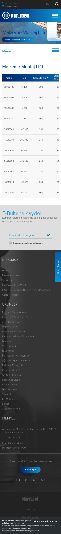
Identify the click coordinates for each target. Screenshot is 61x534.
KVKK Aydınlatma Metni (14, 285)
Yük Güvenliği (9, 346)
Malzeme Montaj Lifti (12, 365)
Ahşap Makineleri (11, 408)
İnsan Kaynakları (10, 275)
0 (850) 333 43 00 (14, 437)
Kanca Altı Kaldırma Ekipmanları (18, 336)
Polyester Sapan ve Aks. (14, 312)
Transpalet (7, 394)
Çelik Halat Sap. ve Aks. (14, 331)
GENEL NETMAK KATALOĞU (18, 39)
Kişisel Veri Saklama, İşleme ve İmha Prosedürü (26, 289)
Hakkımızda (8, 270)
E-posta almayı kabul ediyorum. (28, 243)
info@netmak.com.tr (15, 447)
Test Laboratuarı (10, 389)
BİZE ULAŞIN (30, 469)
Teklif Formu (58, 267)
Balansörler (7, 341)
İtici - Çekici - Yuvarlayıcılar (15, 355)
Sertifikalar (7, 280)
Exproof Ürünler (10, 384)
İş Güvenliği (8, 350)
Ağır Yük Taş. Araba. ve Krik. (16, 360)
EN (47, 4)
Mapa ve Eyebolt (10, 326)
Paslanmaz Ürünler (11, 379)
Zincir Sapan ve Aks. (12, 321)
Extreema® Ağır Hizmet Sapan (17, 317)
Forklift (5, 403)
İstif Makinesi (8, 399)
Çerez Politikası (10, 294)
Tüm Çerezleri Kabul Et (45, 521)
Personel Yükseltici (11, 370)
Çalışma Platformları (12, 374)
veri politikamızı (18, 530)
